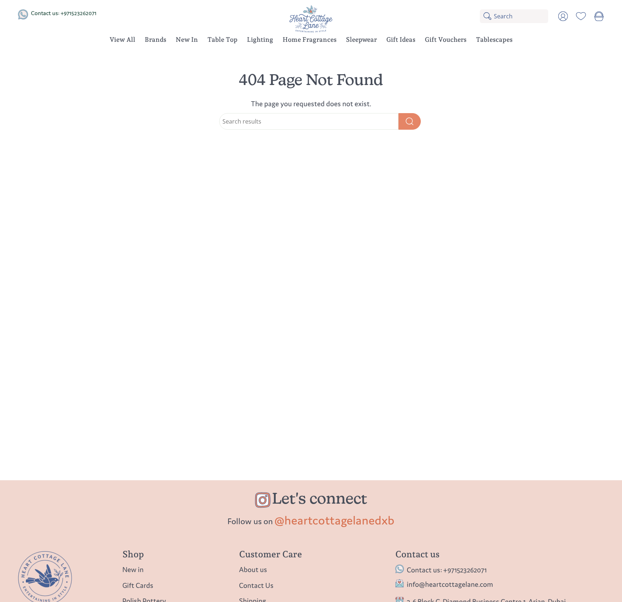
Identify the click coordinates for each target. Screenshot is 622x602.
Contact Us (256, 585)
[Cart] (599, 16)
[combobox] (521, 16)
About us (253, 569)
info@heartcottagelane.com (450, 584)
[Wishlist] (581, 16)
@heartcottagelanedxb (334, 520)
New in (133, 569)
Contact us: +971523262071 (63, 13)
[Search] (409, 121)
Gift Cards (137, 585)
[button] (155, 40)
